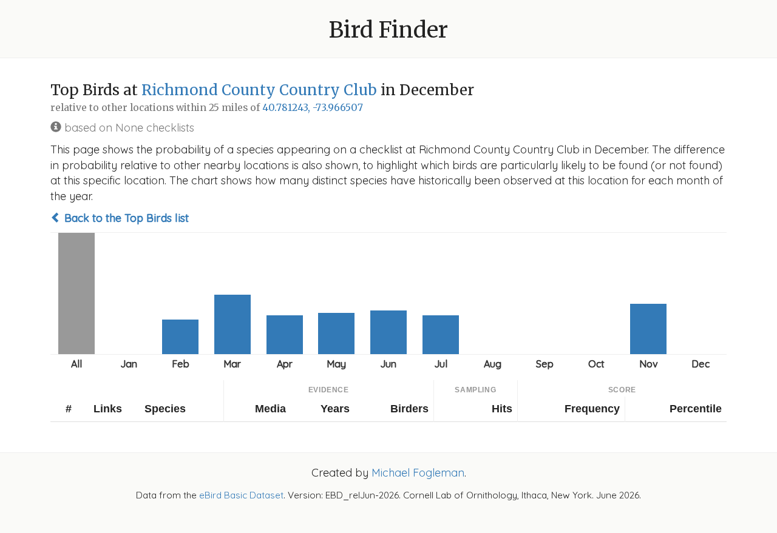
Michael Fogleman (418, 473)
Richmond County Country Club (259, 90)
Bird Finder (388, 30)
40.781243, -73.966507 (312, 107)
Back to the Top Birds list (125, 218)
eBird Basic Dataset (241, 495)
